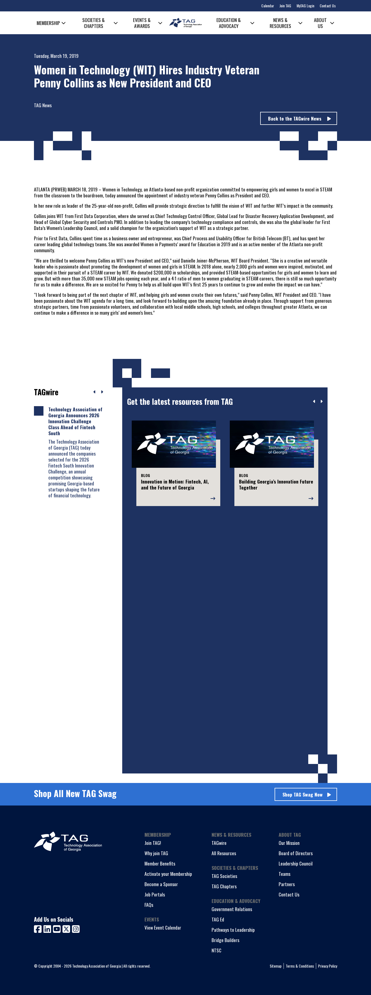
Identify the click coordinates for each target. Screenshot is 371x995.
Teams (284, 873)
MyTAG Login (305, 5)
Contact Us (328, 5)
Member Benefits (159, 863)
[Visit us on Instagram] (76, 928)
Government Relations (232, 908)
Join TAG (285, 5)
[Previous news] (94, 392)
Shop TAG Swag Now (302, 794)
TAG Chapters (224, 886)
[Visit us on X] (67, 928)
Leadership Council (296, 863)
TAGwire (219, 842)
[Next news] (102, 392)
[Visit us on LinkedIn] (48, 928)
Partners (287, 883)
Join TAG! (152, 842)
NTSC (216, 950)
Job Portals (154, 894)
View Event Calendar (162, 927)
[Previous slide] (314, 401)
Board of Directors (296, 853)
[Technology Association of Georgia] (185, 22)
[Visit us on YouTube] (57, 928)
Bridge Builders (225, 939)
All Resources (224, 853)
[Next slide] (321, 401)
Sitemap (276, 966)
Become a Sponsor (161, 883)
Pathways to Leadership (233, 929)
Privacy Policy (327, 966)
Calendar (267, 5)
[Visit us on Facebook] (38, 928)
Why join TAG (156, 853)
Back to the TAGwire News (295, 118)
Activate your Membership (168, 873)
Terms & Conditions (300, 966)
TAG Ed (218, 919)
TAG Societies (224, 875)
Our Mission (289, 842)
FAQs (148, 904)
